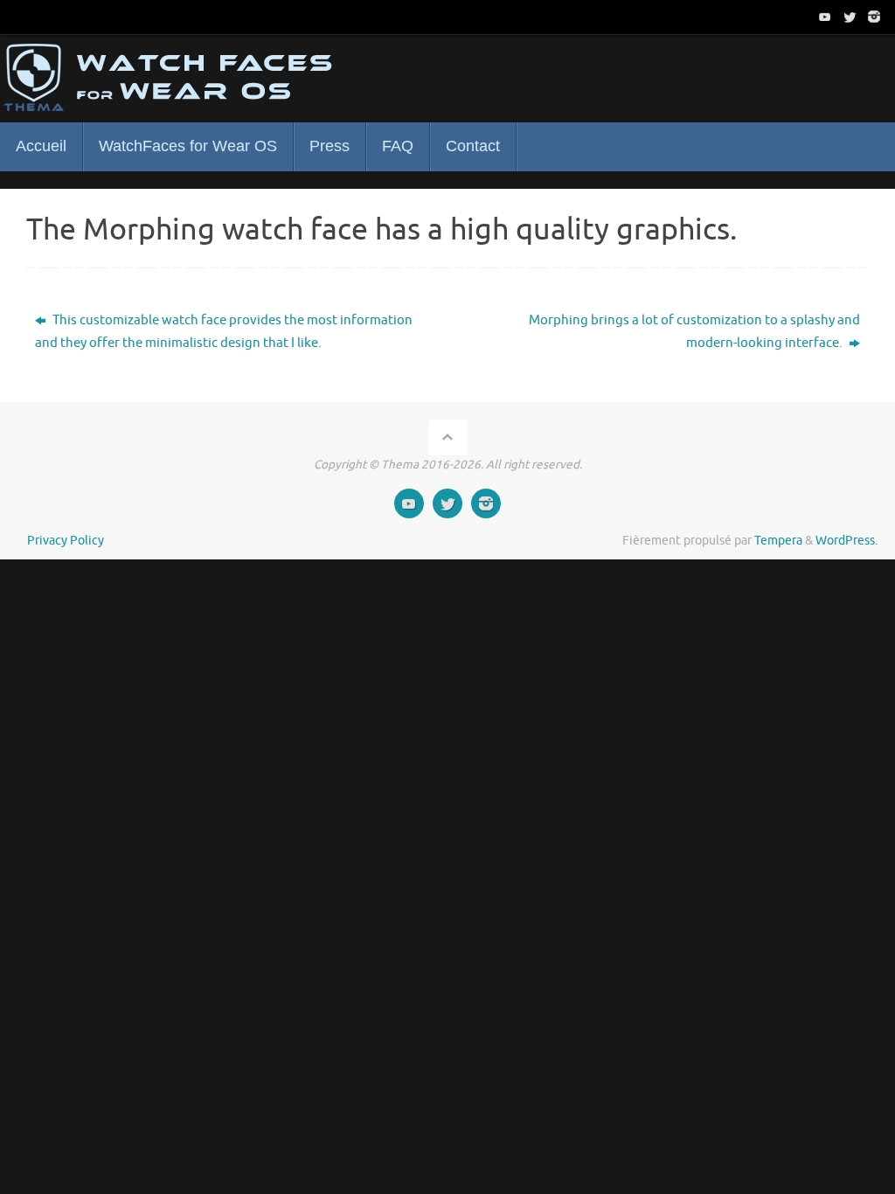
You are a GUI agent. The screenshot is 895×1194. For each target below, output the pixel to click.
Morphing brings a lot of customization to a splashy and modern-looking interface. (694, 331)
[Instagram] (874, 16)
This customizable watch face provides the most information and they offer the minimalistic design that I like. (224, 331)
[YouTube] (825, 16)
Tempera (778, 540)
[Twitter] (849, 16)
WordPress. (846, 540)
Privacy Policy (65, 540)
